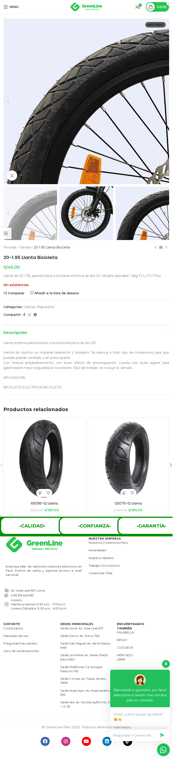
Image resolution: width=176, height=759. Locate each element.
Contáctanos (13, 628)
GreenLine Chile (101, 573)
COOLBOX (125, 647)
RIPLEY (122, 640)
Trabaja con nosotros (104, 565)
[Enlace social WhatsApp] (29, 315)
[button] (8, 101)
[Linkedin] (107, 741)
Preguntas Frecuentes (20, 643)
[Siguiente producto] (166, 247)
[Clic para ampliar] (12, 175)
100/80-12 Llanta (44, 503)
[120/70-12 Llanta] (128, 458)
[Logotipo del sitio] (86, 7)
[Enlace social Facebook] (24, 315)
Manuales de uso (15, 636)
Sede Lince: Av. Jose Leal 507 (81, 628)
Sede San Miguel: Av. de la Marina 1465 (85, 645)
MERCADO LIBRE (125, 657)
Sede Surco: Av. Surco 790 (80, 636)
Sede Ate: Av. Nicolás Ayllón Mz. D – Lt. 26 (85, 704)
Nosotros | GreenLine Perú (108, 542)
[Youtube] (86, 741)
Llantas (29, 307)
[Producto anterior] (155, 247)
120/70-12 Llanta (128, 503)
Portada (9, 247)
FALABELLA (125, 632)
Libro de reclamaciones (21, 651)
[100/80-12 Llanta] (44, 458)
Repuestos (45, 307)
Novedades (97, 550)
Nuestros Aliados (101, 558)
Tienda (25, 247)
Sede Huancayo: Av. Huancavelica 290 (85, 692)
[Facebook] (45, 741)
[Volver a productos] (161, 247)
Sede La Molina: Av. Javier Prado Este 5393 (84, 657)
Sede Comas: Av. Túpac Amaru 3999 (83, 681)
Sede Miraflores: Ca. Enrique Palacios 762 (81, 669)
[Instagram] (65, 741)
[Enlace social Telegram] (35, 315)
